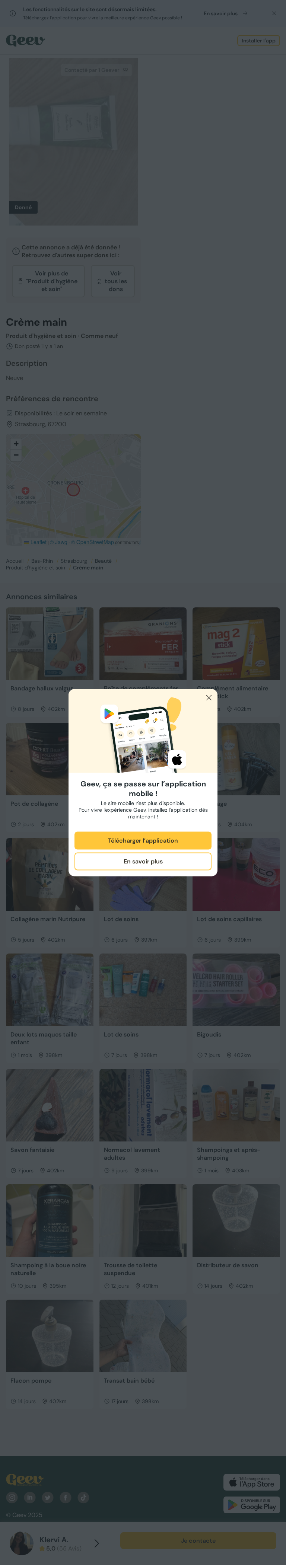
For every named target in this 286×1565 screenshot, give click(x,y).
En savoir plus (143, 861)
